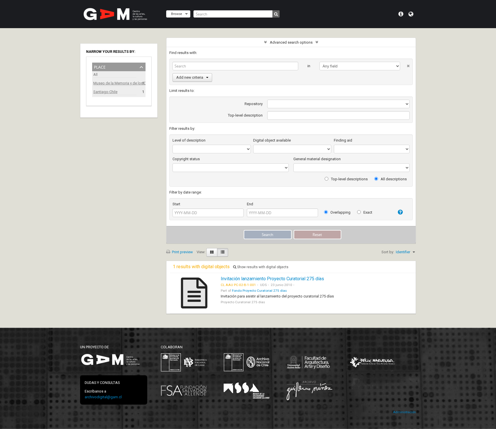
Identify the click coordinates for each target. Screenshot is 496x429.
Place (100, 66)
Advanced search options (291, 42)
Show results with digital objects (262, 267)
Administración (404, 412)
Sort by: (387, 252)
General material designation (317, 159)
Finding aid (343, 140)
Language (411, 14)
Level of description (189, 140)
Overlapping (340, 212)
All (95, 74)
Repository (254, 104)
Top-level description (245, 115)
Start (176, 204)
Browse (176, 13)
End (250, 204)
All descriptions (393, 179)
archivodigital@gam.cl (103, 397)
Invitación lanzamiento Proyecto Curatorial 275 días (272, 278)
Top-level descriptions (349, 179)
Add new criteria (189, 77)
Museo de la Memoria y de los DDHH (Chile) (114, 83)
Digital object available (272, 140)
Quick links (401, 14)
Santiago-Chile (105, 92)
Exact (367, 212)
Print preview (182, 252)
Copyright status (186, 159)
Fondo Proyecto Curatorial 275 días (259, 291)
